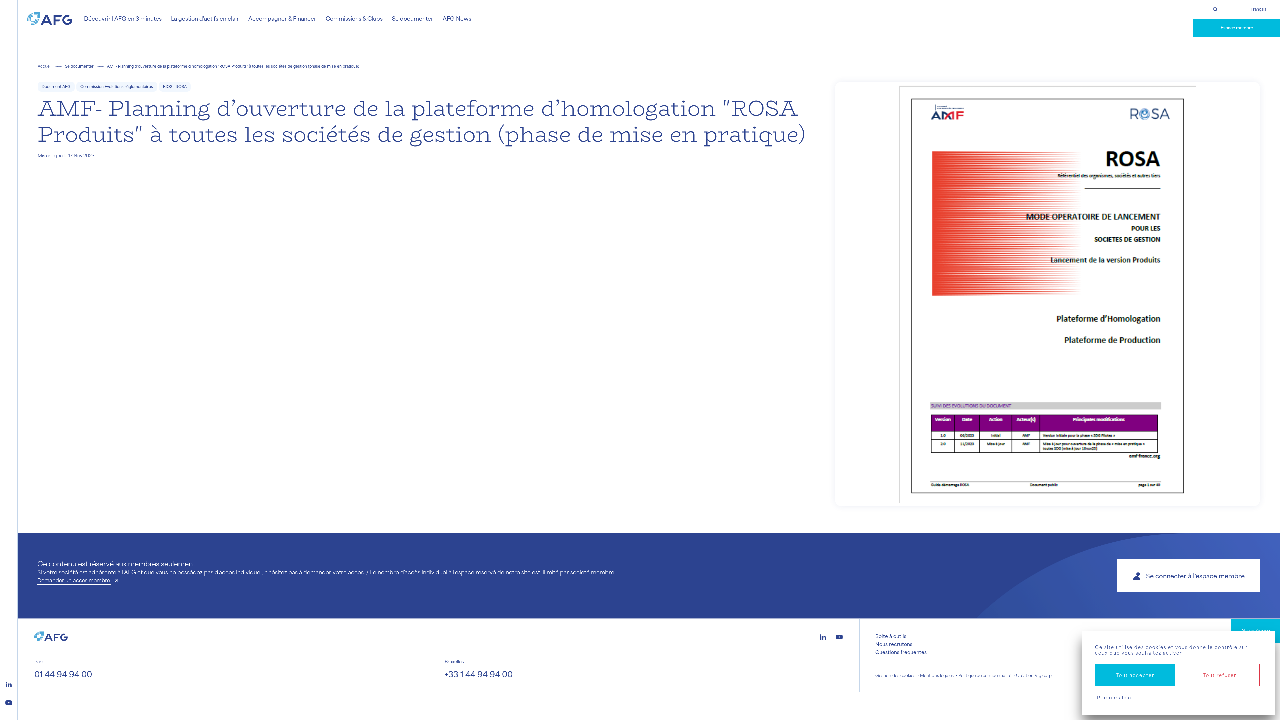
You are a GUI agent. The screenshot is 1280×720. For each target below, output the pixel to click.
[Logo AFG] (49, 18)
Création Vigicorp (1034, 675)
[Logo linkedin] (9, 683)
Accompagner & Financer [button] (282, 18)
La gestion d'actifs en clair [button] (205, 18)
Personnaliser (1115, 697)
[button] (1188, 575)
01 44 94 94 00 (63, 674)
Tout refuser (1219, 675)
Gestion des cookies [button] (895, 675)
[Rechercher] (1215, 9)
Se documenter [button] (412, 18)
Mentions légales (937, 675)
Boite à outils (890, 636)
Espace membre (1237, 27)
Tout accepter (1135, 675)
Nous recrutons (893, 644)
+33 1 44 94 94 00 (479, 674)
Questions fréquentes (901, 652)
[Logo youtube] (8, 701)
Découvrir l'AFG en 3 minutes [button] (123, 18)
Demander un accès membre (74, 580)
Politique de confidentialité (984, 675)
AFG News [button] (457, 18)
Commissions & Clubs (354, 18)
